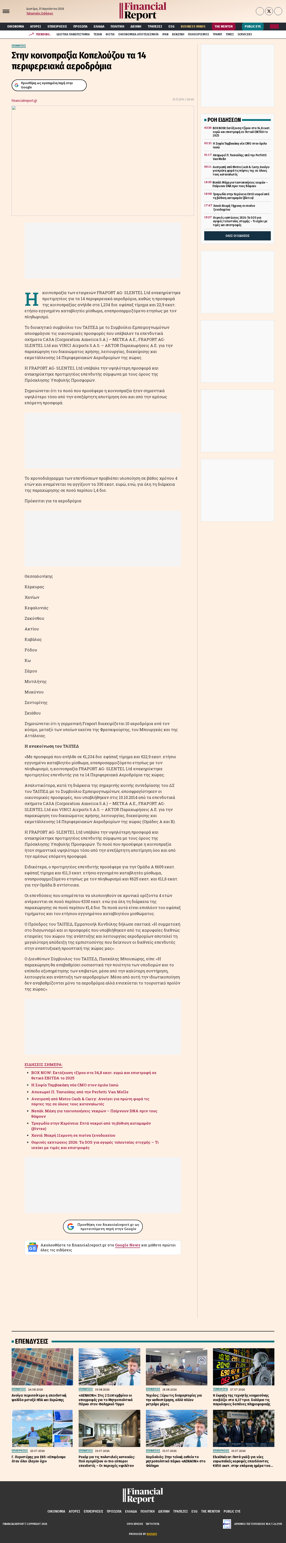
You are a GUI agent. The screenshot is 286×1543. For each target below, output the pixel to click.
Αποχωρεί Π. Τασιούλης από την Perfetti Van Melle (79, 1091)
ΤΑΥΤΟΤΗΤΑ (152, 1524)
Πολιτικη (117, 26)
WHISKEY (152, 1534)
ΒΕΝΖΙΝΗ (178, 34)
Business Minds (193, 26)
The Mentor (223, 26)
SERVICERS (245, 34)
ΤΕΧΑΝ (97, 34)
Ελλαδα (99, 26)
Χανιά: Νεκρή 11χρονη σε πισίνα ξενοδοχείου (73, 1135)
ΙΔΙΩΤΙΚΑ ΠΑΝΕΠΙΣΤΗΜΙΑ (73, 34)
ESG (171, 26)
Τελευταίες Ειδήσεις (39, 13)
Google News (127, 1245)
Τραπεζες (155, 26)
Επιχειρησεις (57, 26)
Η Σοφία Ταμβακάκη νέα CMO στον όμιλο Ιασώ (74, 1084)
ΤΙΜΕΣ (230, 34)
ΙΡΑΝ (165, 34)
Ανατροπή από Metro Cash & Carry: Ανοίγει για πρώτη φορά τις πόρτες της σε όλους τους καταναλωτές (90, 1101)
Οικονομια (15, 26)
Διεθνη (135, 26)
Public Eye (253, 26)
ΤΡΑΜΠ (217, 34)
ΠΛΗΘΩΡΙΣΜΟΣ (198, 34)
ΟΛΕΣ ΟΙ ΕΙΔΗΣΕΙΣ (237, 236)
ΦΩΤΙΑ (110, 34)
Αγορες (35, 26)
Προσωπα (80, 26)
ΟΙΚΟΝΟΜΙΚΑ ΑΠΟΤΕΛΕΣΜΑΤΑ (138, 34)
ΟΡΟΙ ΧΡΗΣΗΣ (135, 1524)
